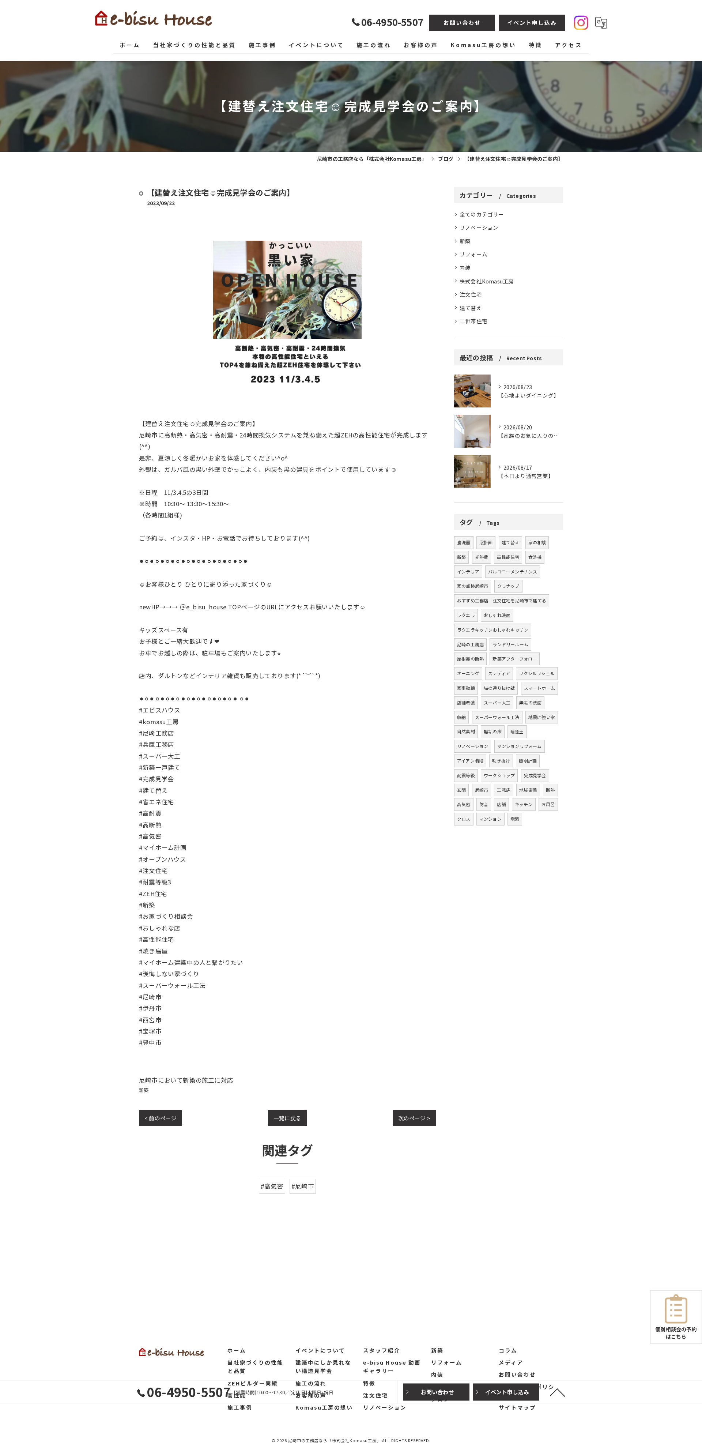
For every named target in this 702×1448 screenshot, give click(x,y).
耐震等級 (466, 775)
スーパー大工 (497, 702)
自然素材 (466, 731)
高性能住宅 (508, 557)
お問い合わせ (462, 22)
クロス (464, 819)
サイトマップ (517, 1407)
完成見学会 (535, 775)
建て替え (471, 308)
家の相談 (537, 542)
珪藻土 (517, 731)
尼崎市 (481, 790)
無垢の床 (493, 731)
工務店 (503, 790)
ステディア (499, 673)
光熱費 (481, 557)
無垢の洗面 (530, 702)
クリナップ (508, 586)
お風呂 (548, 804)
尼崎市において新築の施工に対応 (186, 1080)
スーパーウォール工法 (497, 717)
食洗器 (464, 542)
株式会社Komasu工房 (487, 281)
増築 (514, 819)
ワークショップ (499, 775)
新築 (143, 1090)
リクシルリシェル (537, 673)
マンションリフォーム (519, 746)
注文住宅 (471, 294)
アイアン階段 (470, 760)
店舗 (501, 804)
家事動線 (466, 688)
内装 (465, 267)
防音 (483, 804)
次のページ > (414, 1118)
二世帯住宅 (473, 321)
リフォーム (473, 254)
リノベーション (479, 227)
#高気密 (272, 1186)
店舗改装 (466, 702)
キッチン (524, 804)
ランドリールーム (510, 644)
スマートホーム (539, 688)
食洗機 (535, 557)
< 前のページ (160, 1118)
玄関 (461, 790)
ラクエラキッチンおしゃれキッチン (492, 630)
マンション (490, 819)
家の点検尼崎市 (472, 586)
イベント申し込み (532, 22)
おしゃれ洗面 (497, 615)
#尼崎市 (302, 1186)
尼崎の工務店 (470, 644)
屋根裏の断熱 (470, 658)
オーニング (468, 673)
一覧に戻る (287, 1118)
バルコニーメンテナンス (512, 571)
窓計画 (486, 542)
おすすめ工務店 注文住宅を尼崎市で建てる (501, 600)
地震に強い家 (541, 717)
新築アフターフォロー (514, 658)
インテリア (468, 571)
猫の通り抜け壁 (499, 688)
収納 (461, 717)
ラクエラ (466, 615)
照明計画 (528, 760)
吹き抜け (501, 760)
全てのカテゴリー (482, 214)
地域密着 (528, 790)
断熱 (550, 790)
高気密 (464, 804)
